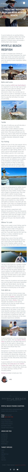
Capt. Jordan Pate (8, 417)
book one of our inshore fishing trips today (12, 364)
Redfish (12, 297)
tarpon (3, 268)
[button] (24, 3)
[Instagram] (14, 469)
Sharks (15, 300)
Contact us (4, 373)
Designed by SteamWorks (20, 465)
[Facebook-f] (10, 469)
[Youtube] (17, 469)
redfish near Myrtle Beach (18, 85)
